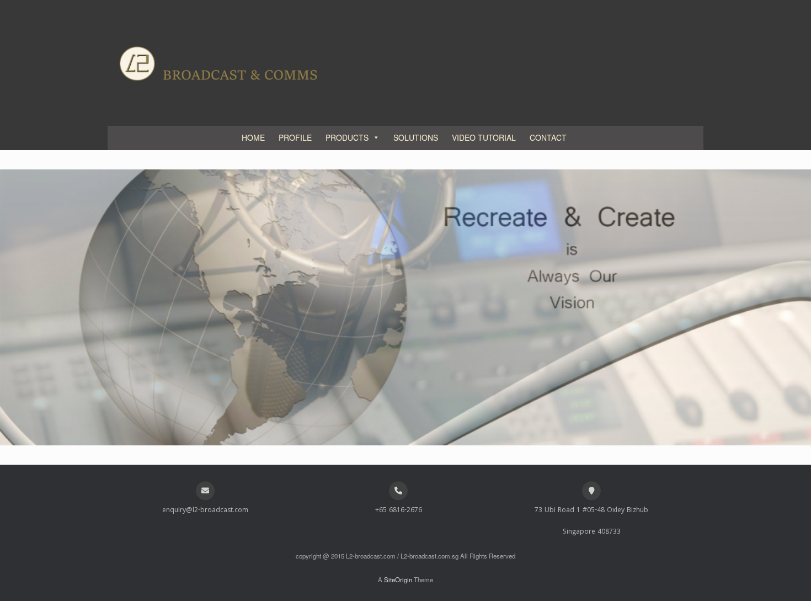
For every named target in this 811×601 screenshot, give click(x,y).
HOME (253, 137)
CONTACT (548, 137)
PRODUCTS (347, 137)
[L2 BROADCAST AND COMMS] (218, 63)
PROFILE (295, 137)
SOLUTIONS (415, 137)
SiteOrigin (398, 579)
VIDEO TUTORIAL (484, 137)
